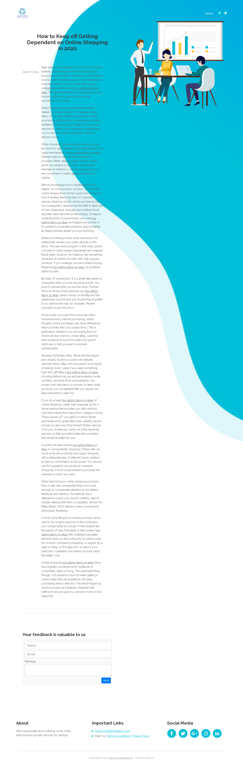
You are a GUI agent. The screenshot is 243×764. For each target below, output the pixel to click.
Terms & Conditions (119, 735)
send (106, 680)
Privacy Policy (141, 735)
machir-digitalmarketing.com (112, 731)
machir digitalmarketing (120, 758)
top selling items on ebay (84, 152)
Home (210, 13)
